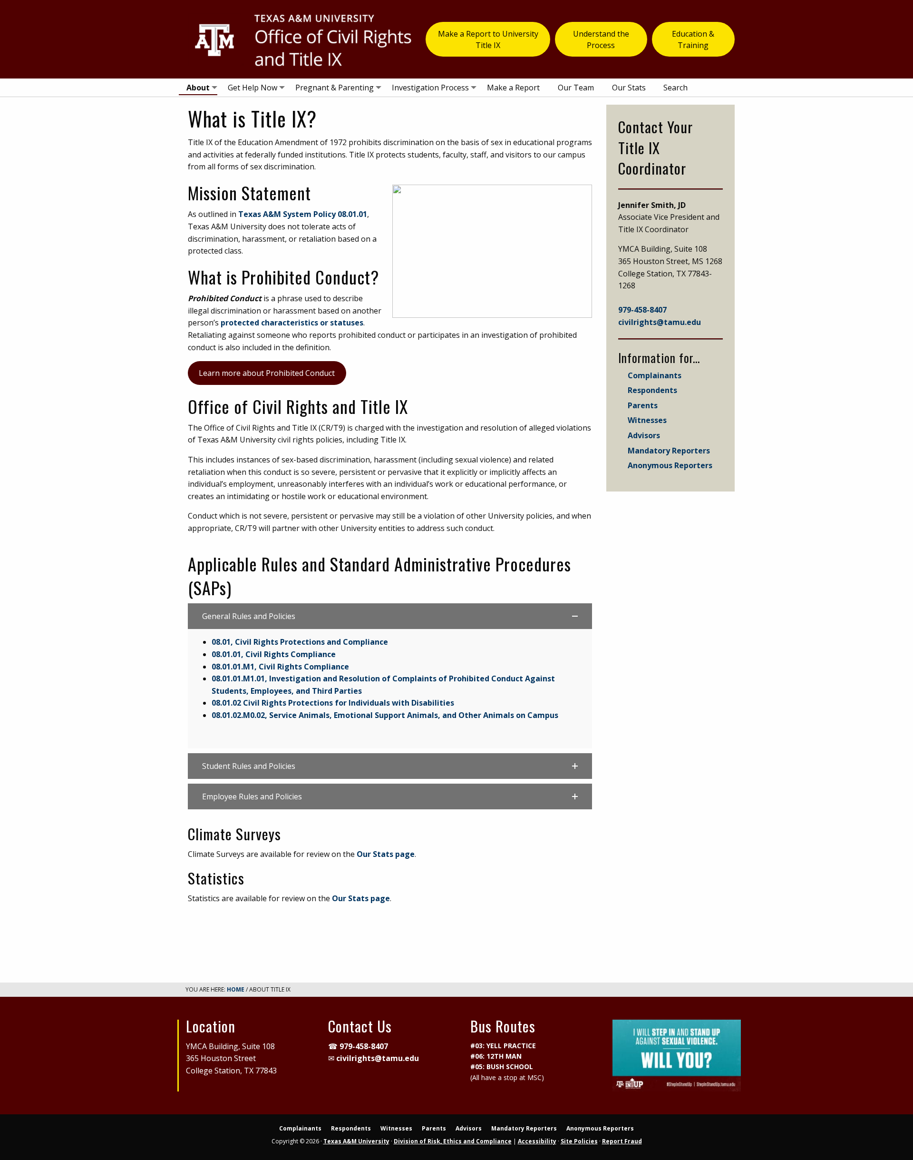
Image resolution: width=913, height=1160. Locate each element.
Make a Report (513, 87)
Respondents (652, 390)
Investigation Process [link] (430, 87)
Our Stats (629, 87)
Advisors (644, 435)
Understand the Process (601, 39)
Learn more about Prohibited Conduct (267, 373)
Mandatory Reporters (669, 450)
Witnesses (647, 420)
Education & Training (693, 39)
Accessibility (537, 1141)
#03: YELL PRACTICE (503, 1045)
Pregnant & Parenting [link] (334, 87)
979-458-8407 (642, 310)
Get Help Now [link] (252, 87)
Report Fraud (622, 1141)
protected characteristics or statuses (292, 322)
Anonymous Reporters (670, 465)
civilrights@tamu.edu (659, 322)
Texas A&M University (356, 1141)
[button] (390, 616)
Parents (643, 405)
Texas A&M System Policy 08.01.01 (302, 214)
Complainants (654, 375)
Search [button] (675, 87)
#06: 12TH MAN (496, 1056)
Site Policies (579, 1141)
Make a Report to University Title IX (488, 39)
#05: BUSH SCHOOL (501, 1066)
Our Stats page (386, 854)
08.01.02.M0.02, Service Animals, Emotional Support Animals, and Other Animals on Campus (385, 715)
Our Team (576, 87)
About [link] (198, 87)
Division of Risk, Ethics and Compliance (453, 1141)
